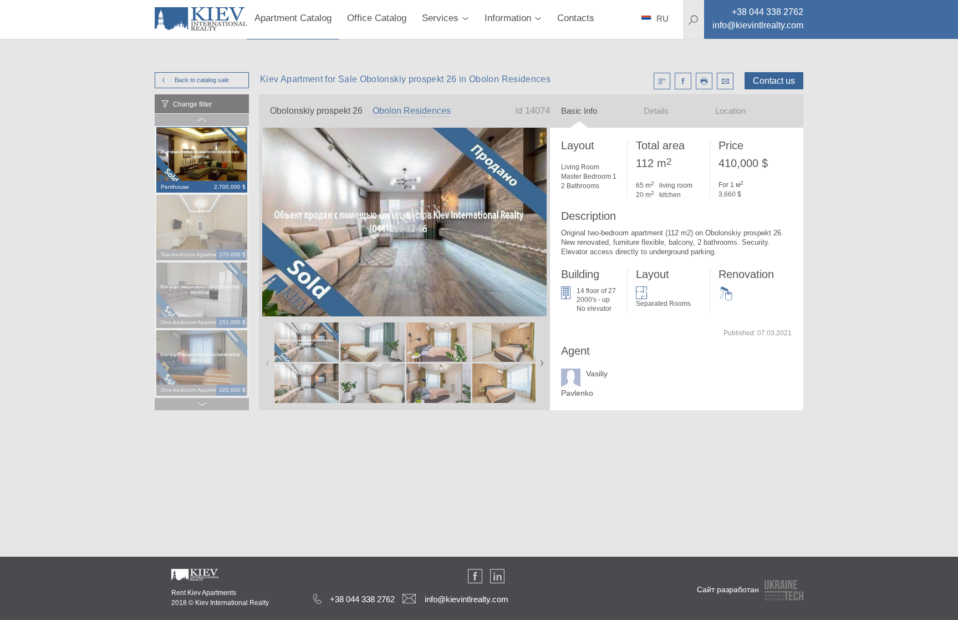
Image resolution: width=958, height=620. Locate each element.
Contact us (774, 80)
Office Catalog (376, 18)
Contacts (575, 18)
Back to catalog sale (202, 80)
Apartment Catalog (293, 18)
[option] (202, 160)
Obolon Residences (412, 110)
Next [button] (539, 359)
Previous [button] (265, 359)
